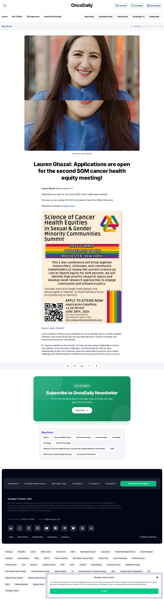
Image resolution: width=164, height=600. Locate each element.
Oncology (47, 443)
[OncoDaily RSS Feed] (91, 528)
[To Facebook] (96, 365)
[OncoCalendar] (148, 5)
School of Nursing (63, 443)
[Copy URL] (67, 365)
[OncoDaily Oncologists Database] (132, 5)
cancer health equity (62, 437)
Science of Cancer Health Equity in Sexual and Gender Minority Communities (74, 448)
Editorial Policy (37, 537)
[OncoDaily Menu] (5, 6)
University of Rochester (86, 454)
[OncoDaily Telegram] (64, 528)
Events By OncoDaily (52, 16)
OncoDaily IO (77, 483)
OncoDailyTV (110, 483)
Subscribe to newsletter (138, 483)
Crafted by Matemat (148, 537)
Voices (5, 16)
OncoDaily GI (94, 483)
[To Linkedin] (82, 365)
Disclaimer (65, 537)
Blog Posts (7, 26)
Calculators (123, 6)
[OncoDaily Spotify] (55, 528)
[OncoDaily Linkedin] (11, 528)
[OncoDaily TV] (46, 528)
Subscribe (80, 410)
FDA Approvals (33, 16)
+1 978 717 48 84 (27, 519)
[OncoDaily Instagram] (37, 528)
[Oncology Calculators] (117, 5)
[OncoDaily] (82, 5)
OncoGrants (123, 16)
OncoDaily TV (139, 16)
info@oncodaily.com (52, 519)
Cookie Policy (52, 537)
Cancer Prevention (83, 437)
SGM (112, 448)
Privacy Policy (23, 537)
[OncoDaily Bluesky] (73, 528)
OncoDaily (116, 437)
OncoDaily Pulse (105, 16)
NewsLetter (154, 16)
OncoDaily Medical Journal (35, 483)
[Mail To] (74, 365)
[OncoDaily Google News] (82, 528)
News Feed (89, 16)
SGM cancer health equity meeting (57, 454)
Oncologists (138, 6)
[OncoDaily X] (20, 528)
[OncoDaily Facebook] (29, 528)
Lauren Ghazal (101, 437)
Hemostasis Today (59, 483)
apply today (68, 206)
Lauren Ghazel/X (56, 328)
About (11, 537)
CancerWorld (13, 483)
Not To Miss (17, 16)
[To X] (89, 365)
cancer (46, 437)
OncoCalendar (155, 6)
